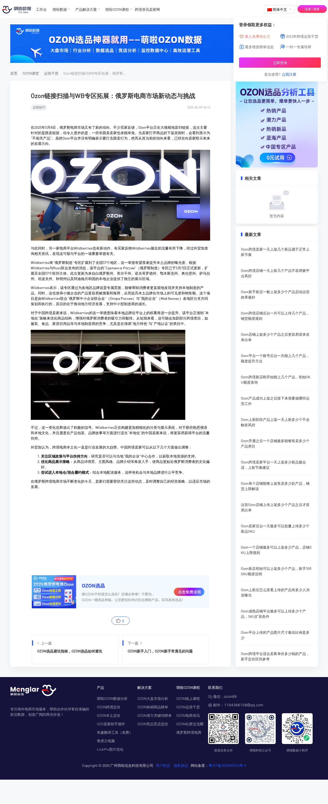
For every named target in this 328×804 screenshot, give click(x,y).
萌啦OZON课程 (117, 9)
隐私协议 (181, 765)
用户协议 (163, 765)
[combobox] (279, 9)
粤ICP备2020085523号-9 (227, 765)
